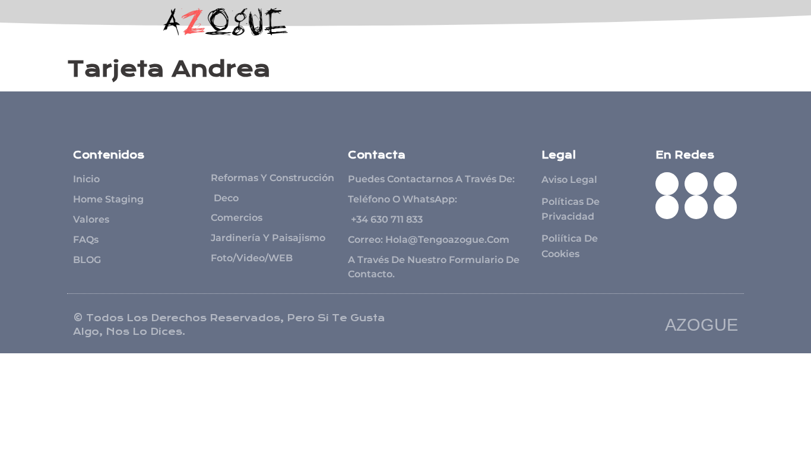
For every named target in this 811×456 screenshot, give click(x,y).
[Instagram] (667, 206)
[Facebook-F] (667, 183)
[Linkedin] (696, 206)
